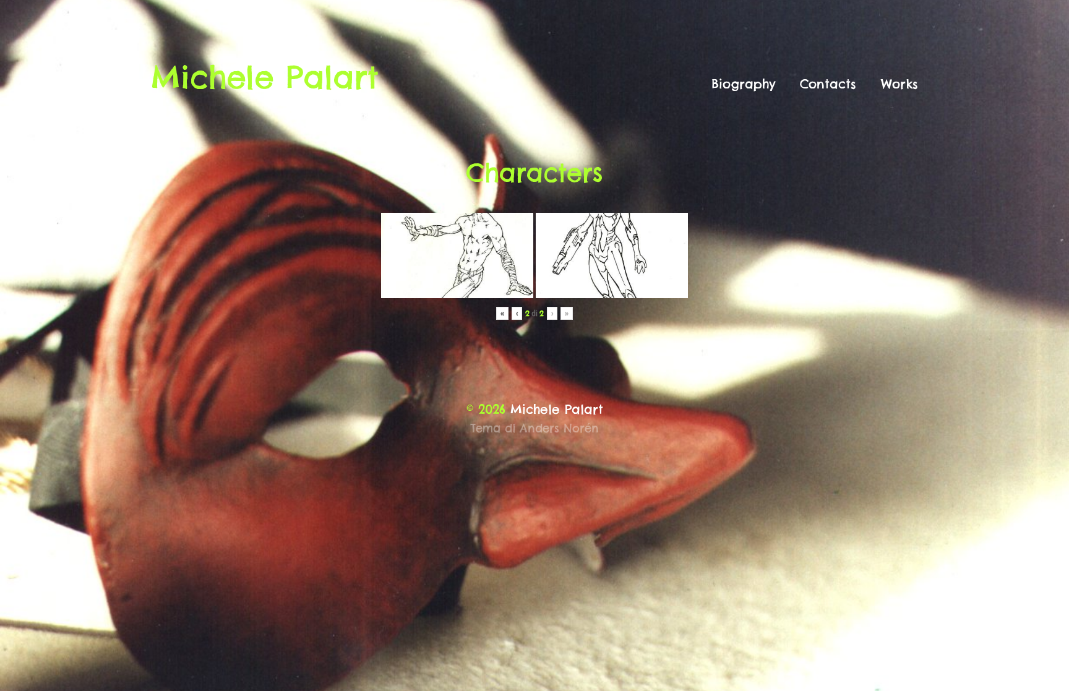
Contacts (828, 84)
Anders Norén (559, 428)
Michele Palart (265, 77)
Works (899, 84)
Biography (743, 84)
